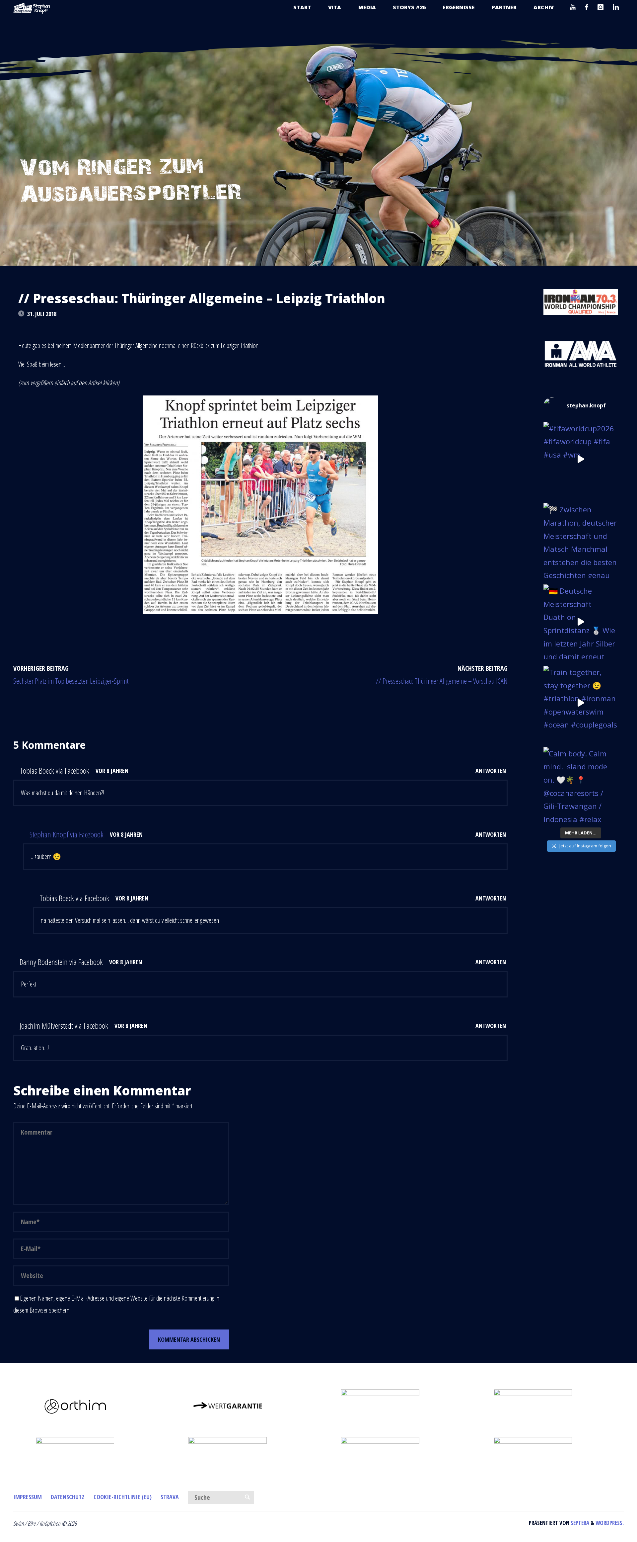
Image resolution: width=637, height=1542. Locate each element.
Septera (579, 1523)
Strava (170, 1497)
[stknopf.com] (31, 7)
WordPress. (610, 1523)
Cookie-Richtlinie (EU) (123, 1497)
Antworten (490, 771)
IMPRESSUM (27, 1497)
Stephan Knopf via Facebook (67, 834)
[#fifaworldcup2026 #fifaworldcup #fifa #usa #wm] (580, 459)
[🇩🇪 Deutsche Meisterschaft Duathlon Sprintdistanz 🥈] (580, 621)
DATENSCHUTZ (68, 1497)
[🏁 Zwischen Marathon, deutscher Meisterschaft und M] (580, 540)
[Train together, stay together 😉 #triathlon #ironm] (580, 703)
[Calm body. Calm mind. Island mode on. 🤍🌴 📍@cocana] (580, 784)
